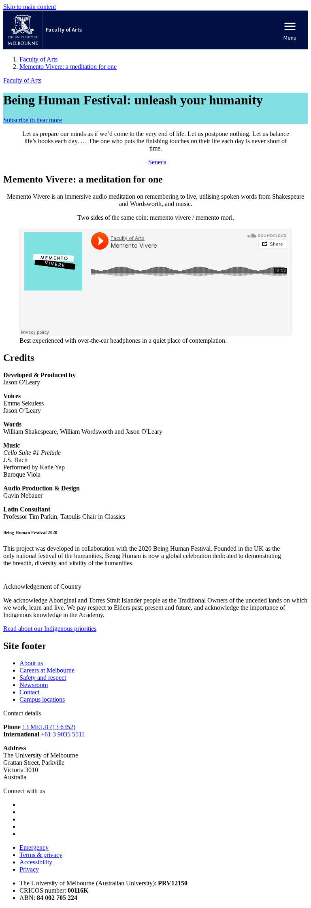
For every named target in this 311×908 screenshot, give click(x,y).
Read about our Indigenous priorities (49, 628)
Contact (29, 692)
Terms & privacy (40, 854)
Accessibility (35, 862)
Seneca (157, 162)
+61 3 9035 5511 (63, 734)
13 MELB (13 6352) (48, 726)
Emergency (34, 847)
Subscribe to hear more (32, 120)
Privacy (29, 869)
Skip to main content (29, 6)
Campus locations (42, 699)
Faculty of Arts (22, 80)
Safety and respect (42, 677)
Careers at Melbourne (47, 670)
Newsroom (33, 684)
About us (31, 663)
